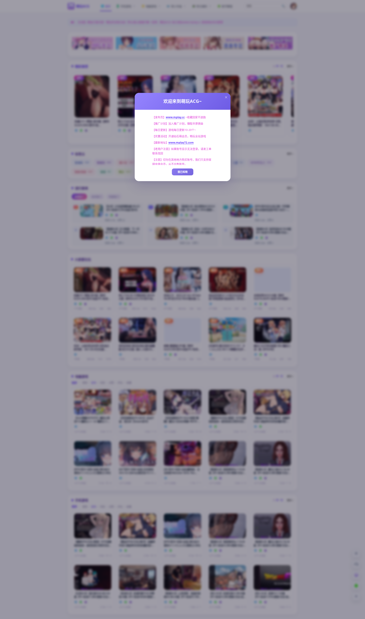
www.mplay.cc (175, 117)
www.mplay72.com (181, 142)
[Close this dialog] (226, 97)
